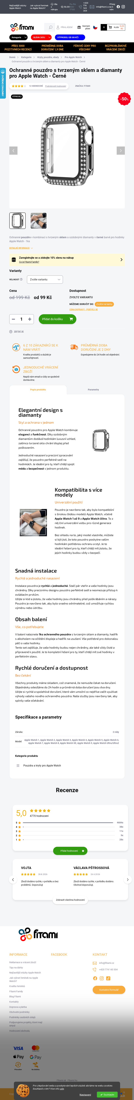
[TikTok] (108, 977)
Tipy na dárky (16, 967)
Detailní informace (19, 248)
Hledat (51, 27)
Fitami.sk (61, 1080)
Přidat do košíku (52, 319)
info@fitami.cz (106, 963)
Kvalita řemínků (17, 986)
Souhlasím (109, 1094)
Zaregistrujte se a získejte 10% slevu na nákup (46, 257)
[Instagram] (101, 977)
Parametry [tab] (93, 389)
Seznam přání (86, 27)
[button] (128, 880)
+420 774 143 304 (108, 969)
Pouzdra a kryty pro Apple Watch (42, 765)
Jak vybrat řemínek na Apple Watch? (39, 6)
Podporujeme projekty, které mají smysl (25, 1024)
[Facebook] (95, 977)
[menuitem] (18, 37)
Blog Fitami (15, 996)
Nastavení (85, 1094)
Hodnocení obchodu (19, 1031)
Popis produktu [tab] (38, 389)
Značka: (82, 86)
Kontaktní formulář (109, 989)
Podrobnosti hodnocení (55, 86)
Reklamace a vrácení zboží (22, 962)
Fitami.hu (72, 1080)
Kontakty (14, 1001)
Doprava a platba (18, 1007)
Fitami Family (16, 991)
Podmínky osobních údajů (22, 1017)
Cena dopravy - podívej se (83, 309)
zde (62, 1088)
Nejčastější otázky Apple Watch (17, 6)
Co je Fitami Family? (29, 262)
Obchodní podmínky (19, 1012)
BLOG (67, 7)
